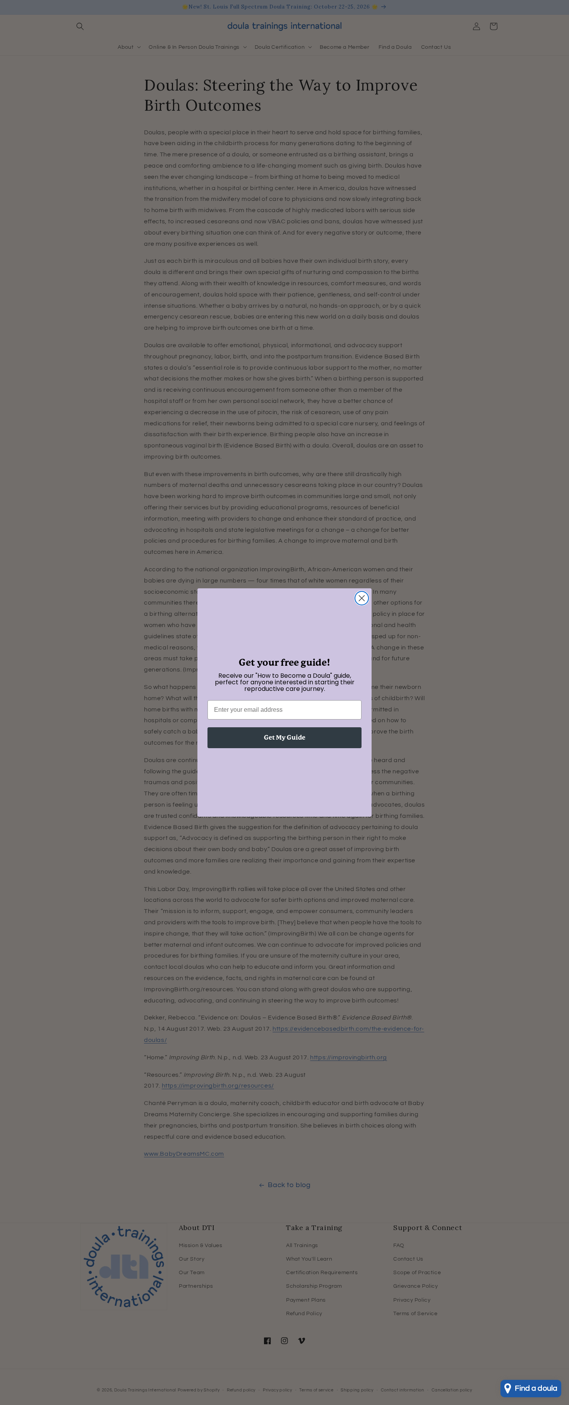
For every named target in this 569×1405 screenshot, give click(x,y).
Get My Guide (284, 737)
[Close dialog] (361, 598)
